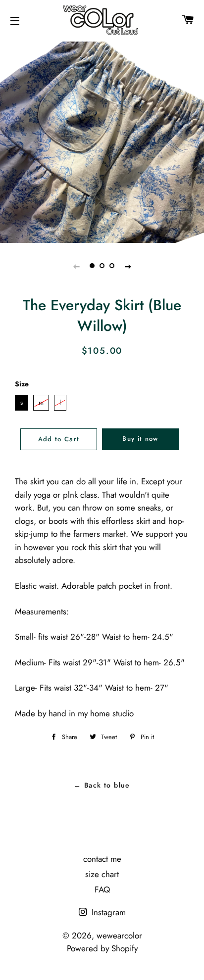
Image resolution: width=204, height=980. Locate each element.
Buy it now (140, 438)
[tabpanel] (102, 141)
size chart (102, 874)
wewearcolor (119, 935)
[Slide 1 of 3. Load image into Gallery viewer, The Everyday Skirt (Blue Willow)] (92, 266)
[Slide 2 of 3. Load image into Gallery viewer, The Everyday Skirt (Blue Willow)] (102, 266)
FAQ (102, 889)
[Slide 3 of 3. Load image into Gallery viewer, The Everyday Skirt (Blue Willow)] (112, 266)
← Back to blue (102, 785)
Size (22, 384)
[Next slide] (128, 266)
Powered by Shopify (102, 948)
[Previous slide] (76, 266)
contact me (102, 859)
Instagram (107, 912)
